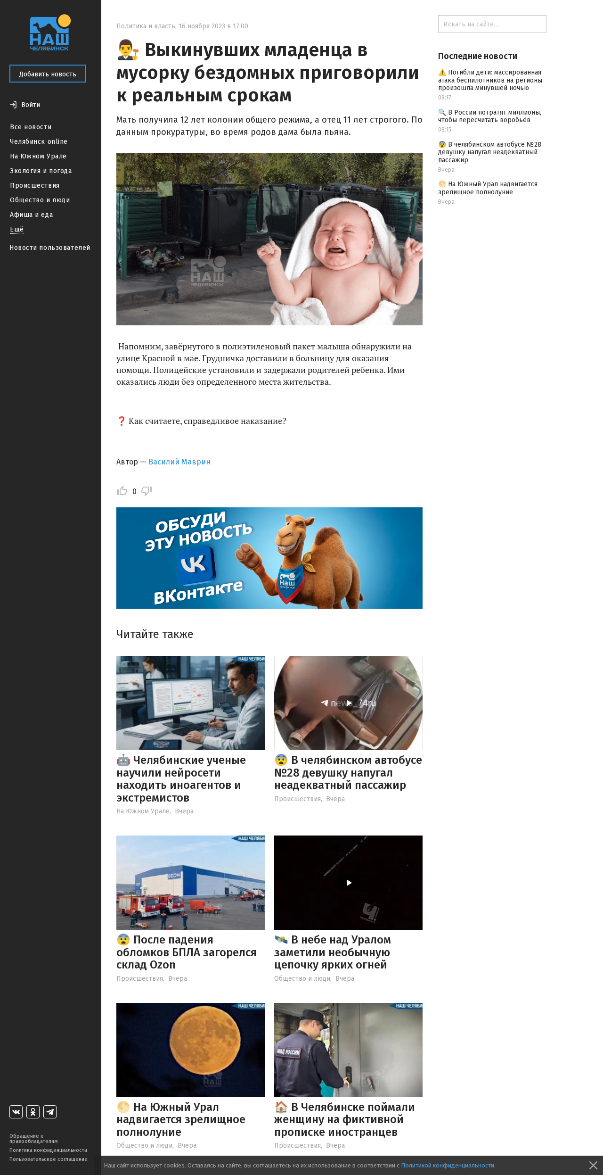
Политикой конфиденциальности (447, 1165)
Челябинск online (39, 142)
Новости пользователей (49, 248)
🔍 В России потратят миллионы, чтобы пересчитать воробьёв (489, 116)
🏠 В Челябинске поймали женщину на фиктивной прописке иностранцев (344, 1120)
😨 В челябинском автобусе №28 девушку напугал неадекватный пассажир (348, 772)
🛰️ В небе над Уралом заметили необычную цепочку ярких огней (332, 952)
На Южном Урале (38, 156)
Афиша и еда (31, 215)
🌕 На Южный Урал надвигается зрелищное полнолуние (180, 1120)
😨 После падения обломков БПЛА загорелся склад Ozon (186, 952)
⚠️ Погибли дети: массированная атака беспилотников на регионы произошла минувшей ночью (490, 80)
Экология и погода (41, 171)
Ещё (17, 229)
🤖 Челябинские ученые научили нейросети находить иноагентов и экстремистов (181, 778)
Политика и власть (145, 26)
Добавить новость (47, 74)
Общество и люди (40, 200)
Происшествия (35, 186)
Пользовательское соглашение (48, 1159)
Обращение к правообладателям (33, 1139)
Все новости (30, 127)
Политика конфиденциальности (48, 1150)
